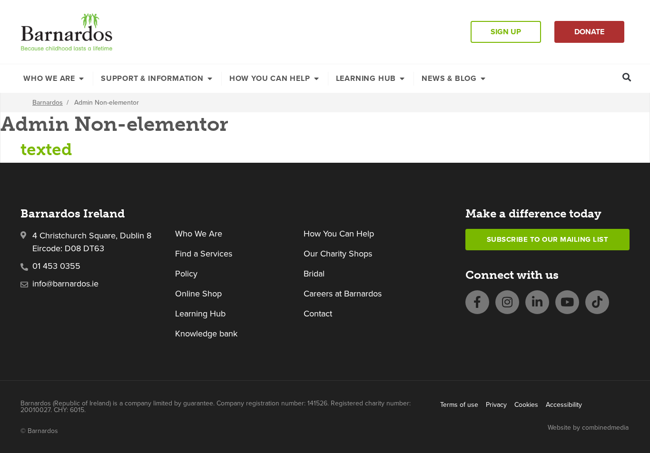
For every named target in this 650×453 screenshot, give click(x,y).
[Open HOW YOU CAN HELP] (316, 78)
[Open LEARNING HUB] (402, 78)
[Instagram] (507, 302)
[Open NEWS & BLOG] (483, 78)
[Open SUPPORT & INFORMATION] (210, 78)
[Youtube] (567, 302)
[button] (627, 77)
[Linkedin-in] (537, 302)
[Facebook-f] (477, 302)
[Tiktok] (597, 302)
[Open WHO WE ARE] (81, 78)
